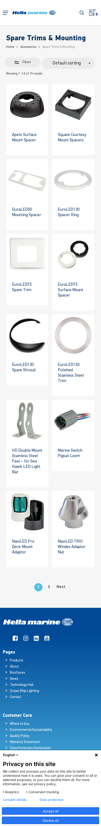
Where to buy (19, 724)
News (14, 679)
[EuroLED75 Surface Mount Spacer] (73, 255)
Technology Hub (22, 685)
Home (10, 47)
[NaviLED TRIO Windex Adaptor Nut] (73, 512)
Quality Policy (19, 736)
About (14, 666)
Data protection (52, 800)
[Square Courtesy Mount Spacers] (73, 105)
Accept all (50, 811)
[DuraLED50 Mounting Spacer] (27, 180)
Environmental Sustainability (31, 730)
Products (16, 660)
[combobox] (68, 63)
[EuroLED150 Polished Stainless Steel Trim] (73, 335)
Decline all (50, 820)
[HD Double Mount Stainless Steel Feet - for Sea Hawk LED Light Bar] (27, 421)
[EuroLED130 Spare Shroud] (27, 335)
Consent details (15, 800)
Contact (15, 697)
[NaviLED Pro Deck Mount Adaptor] (27, 512)
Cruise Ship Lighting (24, 691)
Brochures (17, 673)
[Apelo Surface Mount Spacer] (27, 105)
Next (61, 587)
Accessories (28, 47)
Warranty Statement (25, 742)
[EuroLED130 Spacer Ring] (73, 180)
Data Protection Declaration (30, 748)
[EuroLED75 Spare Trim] (27, 255)
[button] (5, 12)
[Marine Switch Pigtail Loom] (73, 421)
